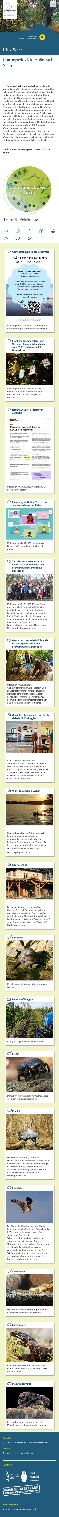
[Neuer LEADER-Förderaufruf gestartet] (29, 449)
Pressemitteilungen (25, 1453)
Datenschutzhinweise (40, 1443)
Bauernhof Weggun (23, 999)
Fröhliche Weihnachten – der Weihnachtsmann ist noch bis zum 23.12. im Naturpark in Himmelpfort (28, 345)
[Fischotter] (29, 960)
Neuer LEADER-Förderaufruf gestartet (27, 411)
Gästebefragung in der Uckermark (30, 251)
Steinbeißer (18, 1271)
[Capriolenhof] (29, 883)
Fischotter (17, 937)
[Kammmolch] (29, 1345)
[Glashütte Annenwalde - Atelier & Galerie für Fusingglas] (29, 737)
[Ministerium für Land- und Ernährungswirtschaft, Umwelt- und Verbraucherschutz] (10, 9)
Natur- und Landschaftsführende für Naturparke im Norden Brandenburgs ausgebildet (30, 643)
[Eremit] (29, 1074)
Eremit (15, 1053)
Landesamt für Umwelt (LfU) (25, 1509)
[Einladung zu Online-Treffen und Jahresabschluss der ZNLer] (29, 524)
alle (7, 231)
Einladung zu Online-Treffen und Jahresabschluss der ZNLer (30, 504)
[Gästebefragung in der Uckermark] (29, 288)
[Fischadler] (29, 1207)
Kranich (16, 1111)
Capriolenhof (19, 864)
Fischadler (17, 1188)
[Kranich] (29, 1132)
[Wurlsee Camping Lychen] (29, 809)
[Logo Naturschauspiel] (21, 1490)
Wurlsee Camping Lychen (26, 790)
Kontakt (8, 1443)
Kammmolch (19, 1325)
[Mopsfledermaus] (29, 1403)
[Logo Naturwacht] (30, 1476)
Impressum (21, 1443)
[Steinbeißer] (29, 1290)
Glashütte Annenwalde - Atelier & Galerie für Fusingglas (30, 717)
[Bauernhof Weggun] (29, 1020)
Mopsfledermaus (21, 1383)
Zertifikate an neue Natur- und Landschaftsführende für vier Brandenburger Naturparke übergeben (28, 566)
